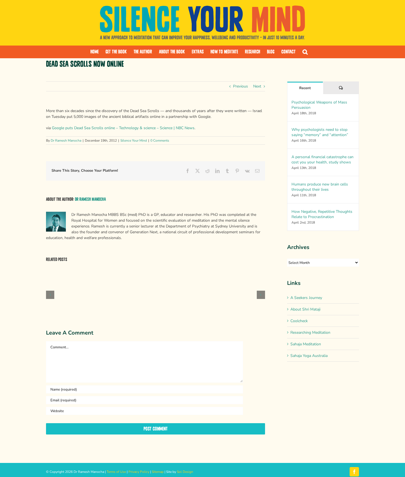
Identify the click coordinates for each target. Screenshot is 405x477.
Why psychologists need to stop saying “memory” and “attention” (319, 132)
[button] (305, 52)
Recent (305, 88)
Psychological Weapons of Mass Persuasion (319, 105)
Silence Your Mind (133, 140)
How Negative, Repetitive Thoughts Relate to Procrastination (321, 214)
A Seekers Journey (306, 297)
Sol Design (185, 472)
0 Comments (159, 140)
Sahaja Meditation (305, 344)
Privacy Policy (138, 472)
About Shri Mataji (305, 309)
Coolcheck (299, 321)
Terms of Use (116, 472)
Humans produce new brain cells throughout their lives (319, 187)
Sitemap (158, 472)
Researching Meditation (310, 332)
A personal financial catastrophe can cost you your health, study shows (322, 159)
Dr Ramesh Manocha (66, 140)
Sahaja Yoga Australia (309, 355)
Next (257, 86)
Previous (240, 86)
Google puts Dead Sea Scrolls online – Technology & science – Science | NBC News (123, 128)
